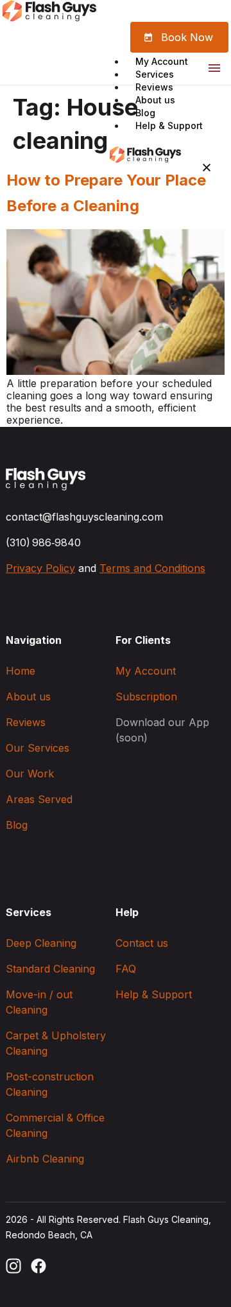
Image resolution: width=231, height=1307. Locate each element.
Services (154, 74)
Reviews (154, 87)
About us (155, 99)
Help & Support (169, 125)
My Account (161, 61)
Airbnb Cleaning (45, 1158)
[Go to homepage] (45, 479)
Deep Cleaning (41, 943)
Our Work (30, 773)
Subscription (146, 696)
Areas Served (39, 799)
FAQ (126, 968)
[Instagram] (13, 1266)
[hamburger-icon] (214, 70)
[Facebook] (38, 1266)
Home (20, 670)
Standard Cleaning (50, 968)
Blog (145, 112)
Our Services (37, 747)
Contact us (142, 943)
